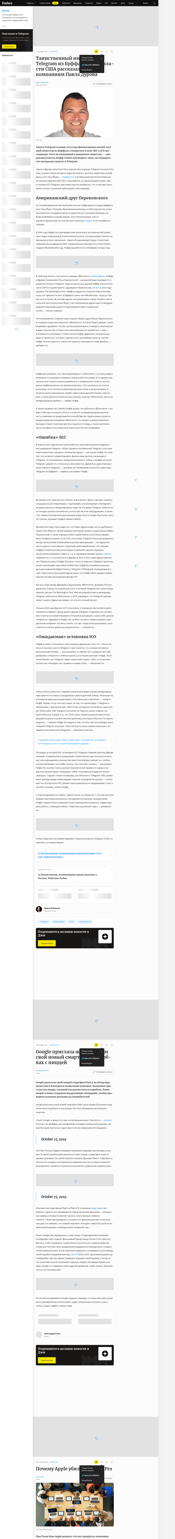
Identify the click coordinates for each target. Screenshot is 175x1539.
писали (107, 553)
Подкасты (89, 3)
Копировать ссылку (104, 84)
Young (130, 3)
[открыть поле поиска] (154, 3)
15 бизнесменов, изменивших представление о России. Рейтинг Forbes (70, 855)
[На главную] (7, 3)
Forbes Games (48, 3)
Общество (81, 983)
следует (88, 220)
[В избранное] (71, 983)
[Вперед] (118, 895)
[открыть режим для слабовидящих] (96, 51)
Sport (123, 3)
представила (97, 1208)
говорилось (68, 176)
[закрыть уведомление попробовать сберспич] (102, 59)
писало (96, 287)
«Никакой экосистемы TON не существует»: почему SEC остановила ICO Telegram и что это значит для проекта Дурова (72, 741)
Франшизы (77, 3)
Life (106, 3)
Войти (145, 3)
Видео (98, 3)
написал (108, 1120)
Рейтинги (66, 3)
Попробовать (86, 70)
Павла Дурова (98, 276)
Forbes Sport (42, 983)
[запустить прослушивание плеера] (101, 51)
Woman (114, 3)
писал (74, 1254)
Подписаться (47, 943)
